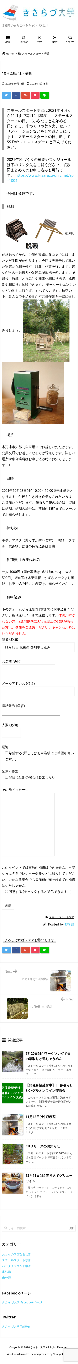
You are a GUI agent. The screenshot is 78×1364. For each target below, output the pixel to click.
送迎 (38, 753)
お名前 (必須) (11, 661)
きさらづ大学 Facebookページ (22, 1302)
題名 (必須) (10, 639)
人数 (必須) (10, 725)
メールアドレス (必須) (18, 683)
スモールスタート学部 (35, 53)
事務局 (6, 1272)
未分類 (6, 1278)
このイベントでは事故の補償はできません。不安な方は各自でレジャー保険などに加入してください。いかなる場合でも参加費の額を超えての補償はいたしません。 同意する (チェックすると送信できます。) (38, 879)
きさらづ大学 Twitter (16, 1326)
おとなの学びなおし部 (16, 1254)
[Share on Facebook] (16, 95)
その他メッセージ (15, 789)
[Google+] (25, 95)
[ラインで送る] (44, 95)
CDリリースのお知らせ (43, 1146)
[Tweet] (6, 95)
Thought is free (62, 1353)
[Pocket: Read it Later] (35, 95)
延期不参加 (28, 774)
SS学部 (69, 924)
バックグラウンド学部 (16, 1266)
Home (10, 53)
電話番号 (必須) (13, 705)
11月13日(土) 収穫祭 (41, 1116)
